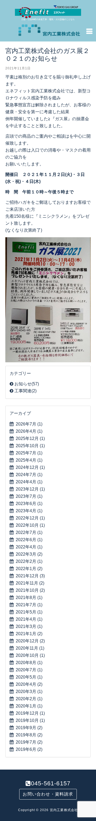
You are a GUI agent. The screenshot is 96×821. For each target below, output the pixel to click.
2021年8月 (29, 597)
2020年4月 (29, 684)
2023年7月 (29, 496)
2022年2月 (29, 561)
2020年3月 (29, 691)
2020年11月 (30, 648)
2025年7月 (29, 453)
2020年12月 (30, 641)
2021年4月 (29, 619)
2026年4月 (29, 431)
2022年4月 (29, 547)
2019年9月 (29, 727)
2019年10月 (30, 720)
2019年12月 (30, 713)
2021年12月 (30, 576)
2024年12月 (30, 467)
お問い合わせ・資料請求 (48, 794)
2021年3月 (29, 626)
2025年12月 (30, 438)
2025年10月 (30, 445)
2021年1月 (29, 633)
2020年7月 (29, 670)
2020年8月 (29, 662)
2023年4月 (29, 511)
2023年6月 (29, 503)
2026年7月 (29, 424)
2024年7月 (29, 474)
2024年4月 (29, 482)
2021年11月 (30, 583)
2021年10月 (30, 590)
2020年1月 (29, 706)
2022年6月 (29, 539)
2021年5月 (29, 612)
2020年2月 (29, 698)
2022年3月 (29, 554)
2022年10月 (30, 525)
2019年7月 (29, 742)
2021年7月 (29, 604)
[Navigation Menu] (89, 30)
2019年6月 (29, 749)
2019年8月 (29, 735)
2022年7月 (29, 532)
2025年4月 (29, 460)
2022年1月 (29, 568)
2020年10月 (30, 655)
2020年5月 (29, 677)
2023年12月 (30, 489)
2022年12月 (30, 518)
